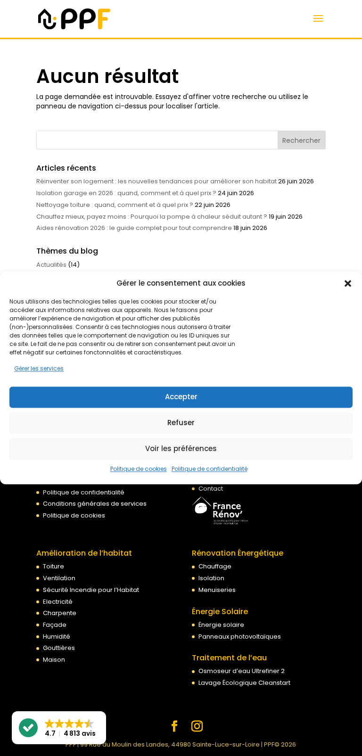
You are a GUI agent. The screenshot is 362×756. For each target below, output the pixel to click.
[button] (348, 283)
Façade (54, 624)
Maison (54, 659)
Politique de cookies (138, 469)
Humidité (56, 636)
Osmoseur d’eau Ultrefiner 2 (241, 670)
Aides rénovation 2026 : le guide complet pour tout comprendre (134, 227)
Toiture (53, 566)
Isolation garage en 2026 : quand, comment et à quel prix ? (126, 193)
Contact (210, 488)
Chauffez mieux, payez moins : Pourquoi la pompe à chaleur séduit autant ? (151, 216)
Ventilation (59, 578)
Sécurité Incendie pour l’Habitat (91, 589)
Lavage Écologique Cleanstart (244, 682)
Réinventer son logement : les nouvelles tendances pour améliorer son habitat (156, 181)
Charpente (59, 612)
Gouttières (59, 647)
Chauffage (214, 566)
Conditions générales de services (95, 503)
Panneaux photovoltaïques (239, 636)
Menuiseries (217, 589)
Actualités (51, 264)
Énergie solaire (221, 624)
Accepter (181, 397)
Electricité (58, 601)
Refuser (181, 423)
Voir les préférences (181, 449)
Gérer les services (39, 368)
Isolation (211, 578)
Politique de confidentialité (209, 469)
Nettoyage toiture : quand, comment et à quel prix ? (114, 204)
